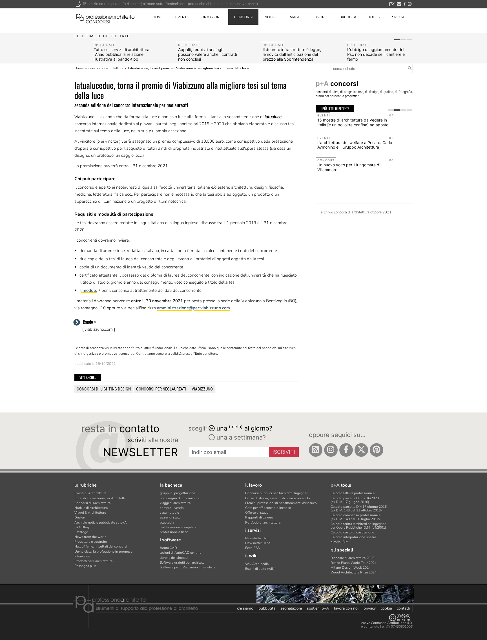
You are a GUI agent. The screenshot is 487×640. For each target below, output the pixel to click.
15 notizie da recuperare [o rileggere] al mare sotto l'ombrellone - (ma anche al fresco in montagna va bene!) (170, 4)
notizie (271, 17)
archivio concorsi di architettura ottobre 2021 (356, 212)
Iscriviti (284, 452)
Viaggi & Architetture (90, 512)
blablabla (167, 522)
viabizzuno (202, 389)
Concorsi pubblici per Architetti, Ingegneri (276, 493)
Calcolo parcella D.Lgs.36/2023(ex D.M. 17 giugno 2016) (355, 500)
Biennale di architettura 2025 (352, 558)
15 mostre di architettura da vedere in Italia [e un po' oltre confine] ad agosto (352, 122)
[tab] (397, 39)
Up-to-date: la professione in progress (103, 551)
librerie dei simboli (174, 557)
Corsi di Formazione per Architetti (99, 498)
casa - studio (169, 512)
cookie (386, 608)
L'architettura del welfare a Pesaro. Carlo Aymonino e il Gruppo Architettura (354, 145)
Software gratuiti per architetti (182, 562)
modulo (89, 290)
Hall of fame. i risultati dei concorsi (100, 546)
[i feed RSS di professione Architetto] (315, 450)
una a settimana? (240, 437)
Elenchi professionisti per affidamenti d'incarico (281, 503)
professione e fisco (174, 532)
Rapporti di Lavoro (259, 517)
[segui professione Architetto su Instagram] (331, 450)
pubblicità (266, 608)
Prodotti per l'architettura (93, 561)
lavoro (320, 17)
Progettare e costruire (90, 541)
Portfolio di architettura (262, 522)
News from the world (90, 537)
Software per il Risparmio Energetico (187, 567)
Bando (88, 321)
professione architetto (105, 16)
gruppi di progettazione (177, 493)
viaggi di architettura (175, 503)
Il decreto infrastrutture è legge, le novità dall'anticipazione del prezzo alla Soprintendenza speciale (292, 56)
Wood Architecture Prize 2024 (354, 572)
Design (79, 517)
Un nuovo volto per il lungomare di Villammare (348, 167)
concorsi (98, 21)
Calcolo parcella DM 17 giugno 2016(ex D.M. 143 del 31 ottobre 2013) (359, 508)
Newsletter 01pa (257, 543)
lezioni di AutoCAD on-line (180, 552)
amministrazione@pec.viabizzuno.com (193, 308)
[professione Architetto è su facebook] (346, 450)
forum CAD (168, 548)
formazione (211, 17)
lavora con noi (346, 608)
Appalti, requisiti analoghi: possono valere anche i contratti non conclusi (207, 54)
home (158, 17)
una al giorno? (244, 428)
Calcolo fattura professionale (353, 493)
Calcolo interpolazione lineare (353, 537)
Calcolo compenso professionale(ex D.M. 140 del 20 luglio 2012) (355, 517)
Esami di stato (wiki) (260, 568)
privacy (370, 608)
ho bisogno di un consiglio (180, 498)
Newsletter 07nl (257, 538)
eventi (181, 17)
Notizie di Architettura (91, 508)
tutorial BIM (339, 542)
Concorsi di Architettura (92, 503)
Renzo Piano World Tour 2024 (354, 562)
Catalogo (81, 532)
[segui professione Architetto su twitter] (361, 450)
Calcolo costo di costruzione (352, 532)
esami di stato (170, 517)
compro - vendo (172, 508)
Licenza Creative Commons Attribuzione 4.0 (379, 623)
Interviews (82, 556)
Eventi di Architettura (90, 493)
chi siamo (245, 608)
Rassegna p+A (85, 566)
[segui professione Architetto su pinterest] (376, 450)
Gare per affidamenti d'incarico (268, 508)
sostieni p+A (318, 608)
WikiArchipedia (257, 564)
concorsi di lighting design (104, 389)
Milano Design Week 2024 (351, 567)
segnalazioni (291, 608)
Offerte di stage (256, 512)
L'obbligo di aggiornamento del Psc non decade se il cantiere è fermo (376, 54)
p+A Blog (81, 527)
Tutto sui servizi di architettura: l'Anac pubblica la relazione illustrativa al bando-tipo (122, 54)
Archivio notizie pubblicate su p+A (100, 522)
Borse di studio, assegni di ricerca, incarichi (277, 498)
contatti (403, 608)
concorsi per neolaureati (161, 389)
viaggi (295, 17)
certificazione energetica (178, 527)
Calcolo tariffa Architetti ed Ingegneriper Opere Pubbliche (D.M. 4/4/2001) (358, 526)
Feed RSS (252, 548)
